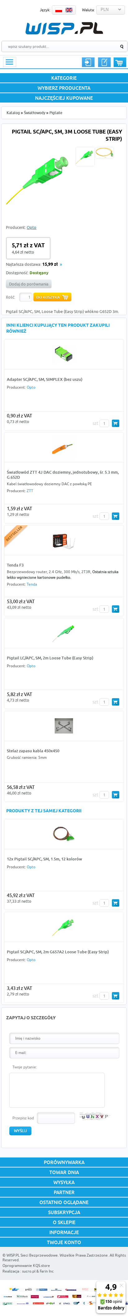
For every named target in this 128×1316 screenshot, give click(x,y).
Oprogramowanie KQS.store (26, 1265)
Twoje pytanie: (24, 1067)
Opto (31, 227)
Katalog (13, 112)
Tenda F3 (15, 564)
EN (69, 10)
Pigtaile (55, 112)
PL (58, 10)
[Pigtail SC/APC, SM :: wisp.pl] (39, 210)
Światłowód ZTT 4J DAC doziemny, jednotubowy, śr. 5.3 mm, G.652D (63, 475)
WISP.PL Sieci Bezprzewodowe (32, 1255)
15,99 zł (50, 265)
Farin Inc (47, 1271)
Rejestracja (104, 62)
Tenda (32, 584)
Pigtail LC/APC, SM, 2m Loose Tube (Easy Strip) (50, 657)
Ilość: (10, 297)
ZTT (30, 490)
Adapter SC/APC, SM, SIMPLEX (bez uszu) (44, 379)
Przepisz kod (23, 1118)
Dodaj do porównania (28, 283)
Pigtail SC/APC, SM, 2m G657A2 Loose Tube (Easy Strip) (58, 951)
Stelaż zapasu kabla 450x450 (33, 750)
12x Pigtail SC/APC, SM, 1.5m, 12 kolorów (44, 858)
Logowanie (88, 62)
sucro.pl (28, 1271)
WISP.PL (64, 28)
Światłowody (34, 112)
